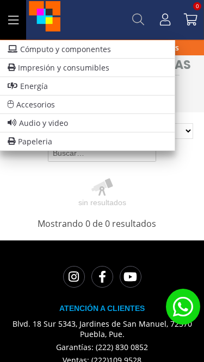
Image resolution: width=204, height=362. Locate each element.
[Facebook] (102, 276)
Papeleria (35, 141)
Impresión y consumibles (63, 67)
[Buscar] (138, 19)
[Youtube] (130, 276)
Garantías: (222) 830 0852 (102, 347)
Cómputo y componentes (65, 49)
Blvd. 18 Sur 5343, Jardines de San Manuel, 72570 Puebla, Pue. (102, 329)
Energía (34, 86)
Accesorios (35, 104)
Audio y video (43, 123)
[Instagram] (74, 276)
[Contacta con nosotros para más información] (183, 306)
